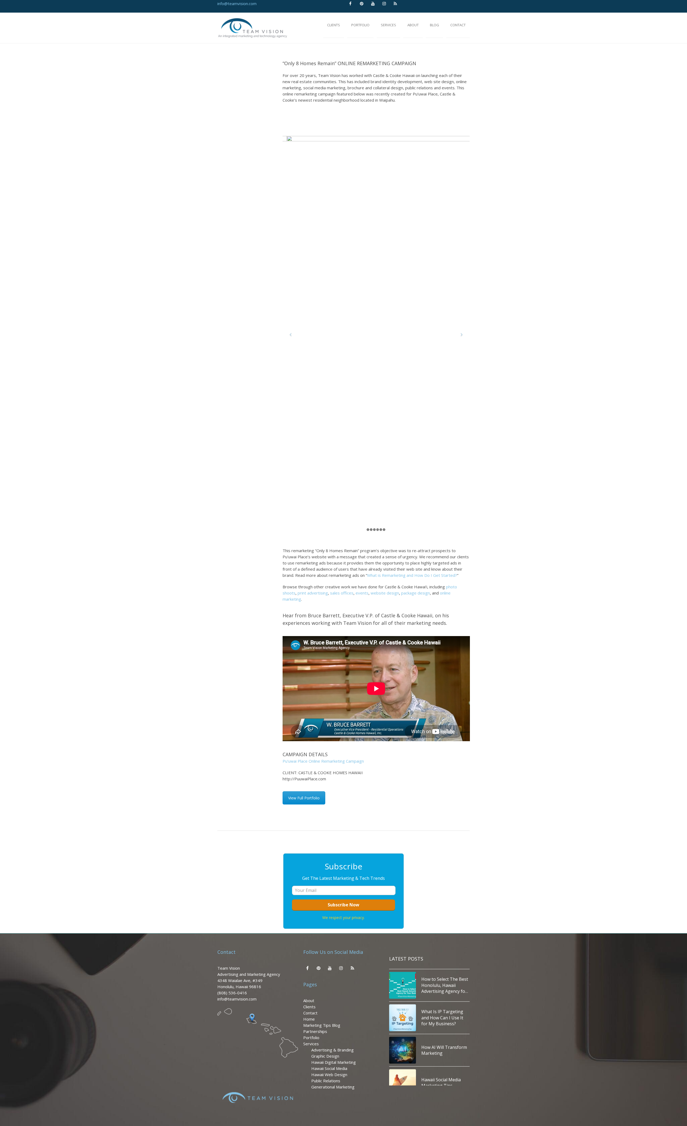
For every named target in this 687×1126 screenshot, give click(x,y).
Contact (310, 1013)
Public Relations (325, 1080)
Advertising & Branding (332, 1050)
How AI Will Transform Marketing (444, 1020)
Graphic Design (325, 1056)
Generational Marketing (333, 1087)
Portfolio (311, 1037)
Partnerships (315, 1031)
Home (309, 1019)
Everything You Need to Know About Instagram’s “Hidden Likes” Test (445, 1085)
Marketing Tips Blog (321, 1025)
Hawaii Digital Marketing (333, 1062)
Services (311, 1043)
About (308, 1000)
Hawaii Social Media (329, 1068)
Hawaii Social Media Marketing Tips (441, 1053)
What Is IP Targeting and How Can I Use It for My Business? (442, 988)
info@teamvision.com (237, 3)
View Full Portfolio (304, 797)
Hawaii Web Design (329, 1074)
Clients (309, 1006)
